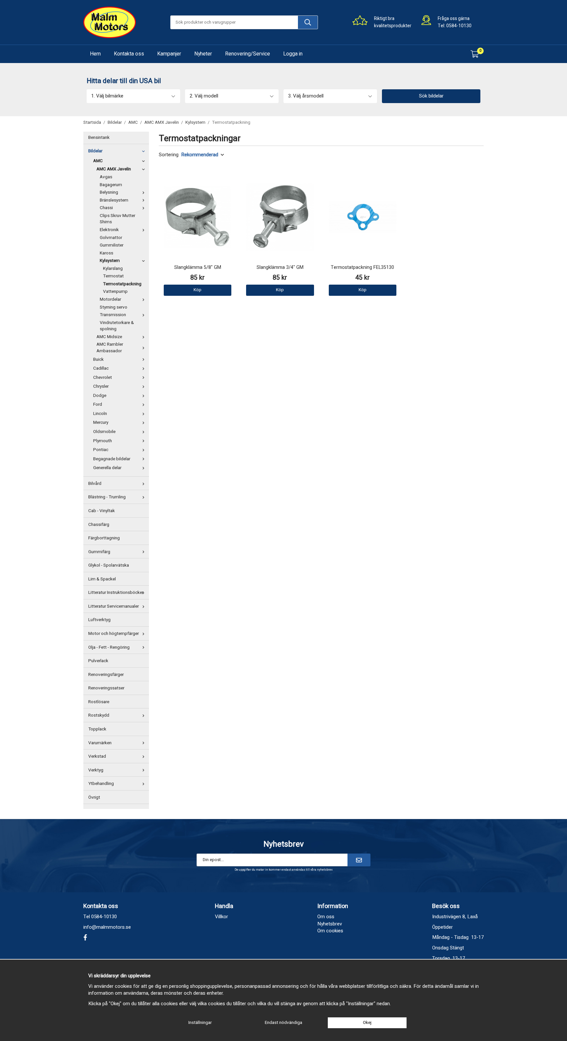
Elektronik (109, 230)
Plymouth (102, 441)
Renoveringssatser (106, 688)
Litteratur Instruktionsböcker (115, 592)
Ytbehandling (101, 783)
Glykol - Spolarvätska (108, 565)
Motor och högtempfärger (113, 633)
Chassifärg (98, 524)
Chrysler (101, 386)
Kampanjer (169, 54)
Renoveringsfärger (106, 674)
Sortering (168, 154)
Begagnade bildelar (111, 459)
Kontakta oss (129, 54)
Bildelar (95, 151)
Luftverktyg (99, 620)
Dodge (99, 395)
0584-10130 (459, 25)
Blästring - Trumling (107, 497)
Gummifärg (99, 552)
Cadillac (101, 368)
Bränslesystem (114, 200)
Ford (97, 404)
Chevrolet (102, 377)
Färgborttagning (104, 538)
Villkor (221, 916)
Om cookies (330, 930)
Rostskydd (98, 715)
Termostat (113, 276)
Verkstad (97, 756)
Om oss (325, 916)
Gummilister (111, 245)
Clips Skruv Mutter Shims (117, 219)
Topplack (97, 729)
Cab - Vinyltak (101, 511)
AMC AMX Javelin (113, 169)
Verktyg (95, 770)
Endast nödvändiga (283, 1022)
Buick (98, 359)
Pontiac (100, 449)
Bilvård (94, 483)
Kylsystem (110, 260)
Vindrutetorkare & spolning (117, 326)
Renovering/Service (247, 54)
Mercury (100, 422)
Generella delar (107, 468)
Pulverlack (98, 661)
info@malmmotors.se (107, 927)
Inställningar (200, 1022)
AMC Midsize (109, 337)
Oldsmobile (104, 431)
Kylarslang (113, 268)
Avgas (106, 177)
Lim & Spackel (102, 579)
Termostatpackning (122, 284)
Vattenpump (115, 291)
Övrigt (94, 797)
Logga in (293, 54)
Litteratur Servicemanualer (113, 606)
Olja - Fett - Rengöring (109, 647)
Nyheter (203, 54)
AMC (98, 161)
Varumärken (100, 743)
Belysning (109, 192)
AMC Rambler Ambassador (109, 347)
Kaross (106, 253)
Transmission (113, 315)
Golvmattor (111, 237)
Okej (367, 1022)
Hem (95, 54)
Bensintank (99, 137)
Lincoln (100, 413)
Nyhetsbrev (329, 923)
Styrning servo (113, 307)
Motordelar (110, 299)
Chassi (106, 208)
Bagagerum (111, 185)
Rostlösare (98, 702)
